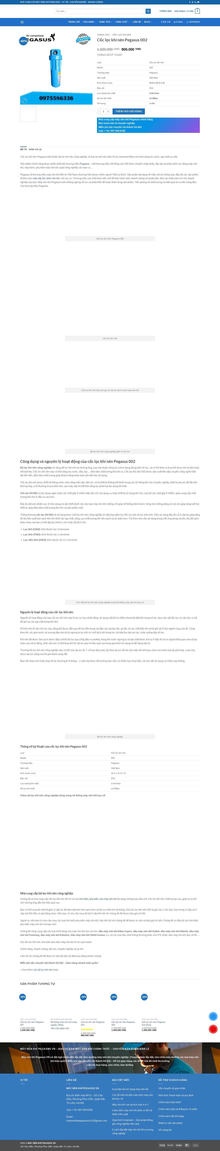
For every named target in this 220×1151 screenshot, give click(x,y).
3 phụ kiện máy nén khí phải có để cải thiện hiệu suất (132, 1112)
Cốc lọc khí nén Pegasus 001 (92, 1023)
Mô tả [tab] (23, 149)
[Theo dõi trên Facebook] (190, 2)
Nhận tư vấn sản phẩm (170, 1123)
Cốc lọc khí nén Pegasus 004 (123, 1023)
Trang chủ (74, 22)
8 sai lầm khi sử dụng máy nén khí (130, 1089)
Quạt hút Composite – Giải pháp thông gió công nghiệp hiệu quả (132, 1122)
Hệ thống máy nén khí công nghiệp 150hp (64, 1023)
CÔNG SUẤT (121, 22)
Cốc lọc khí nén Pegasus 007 (32, 1023)
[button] (187, 11)
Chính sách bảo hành (169, 1102)
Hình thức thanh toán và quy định (176, 1095)
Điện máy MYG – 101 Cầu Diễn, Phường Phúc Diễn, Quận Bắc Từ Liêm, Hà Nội (85, 1099)
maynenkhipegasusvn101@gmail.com (86, 1120)
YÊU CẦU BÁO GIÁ (60, 1028)
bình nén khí (53, 178)
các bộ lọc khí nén (43, 970)
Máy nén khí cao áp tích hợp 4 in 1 (130, 1104)
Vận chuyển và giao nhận (171, 1088)
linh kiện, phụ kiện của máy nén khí (98, 899)
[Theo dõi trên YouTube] (198, 2)
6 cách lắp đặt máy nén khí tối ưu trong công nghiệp (132, 1131)
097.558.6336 (85, 1110)
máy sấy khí (39, 178)
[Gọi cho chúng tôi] (195, 2)
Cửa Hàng (88, 22)
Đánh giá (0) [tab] (35, 149)
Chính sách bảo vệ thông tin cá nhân (177, 1109)
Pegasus (84, 164)
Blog (147, 22)
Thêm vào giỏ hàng (128, 111)
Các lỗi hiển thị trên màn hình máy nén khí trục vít (132, 1097)
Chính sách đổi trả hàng (171, 1116)
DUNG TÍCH (104, 22)
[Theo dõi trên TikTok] (193, 2)
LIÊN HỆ (137, 22)
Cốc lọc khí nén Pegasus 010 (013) (153, 1023)
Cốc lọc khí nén (121, 35)
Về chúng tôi (165, 1130)
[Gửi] (148, 11)
